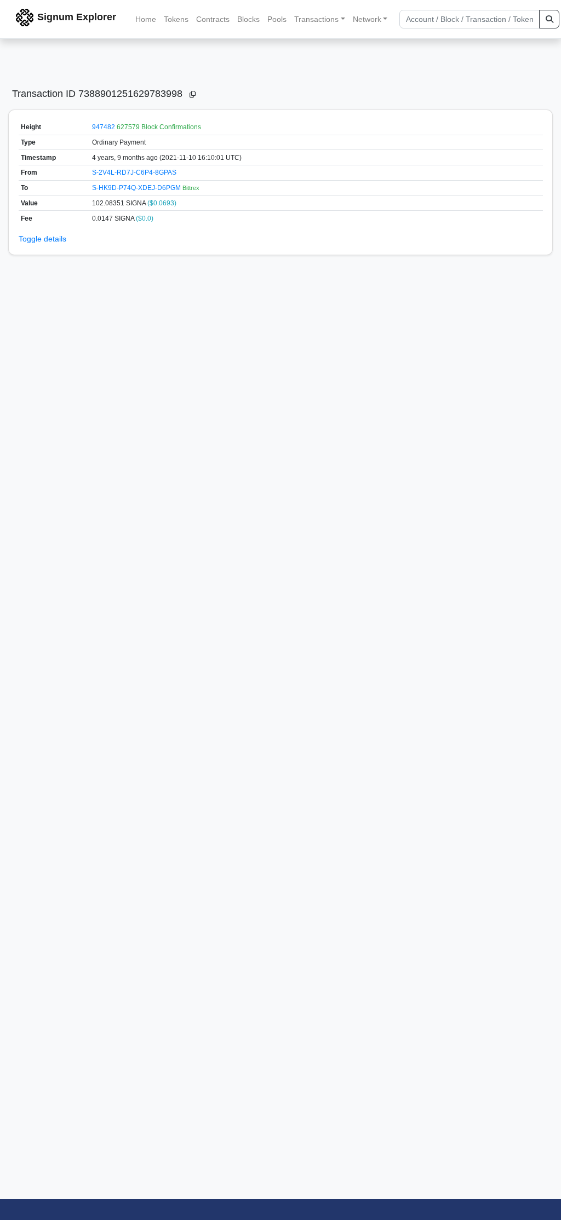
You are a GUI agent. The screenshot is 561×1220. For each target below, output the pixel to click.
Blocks (248, 19)
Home (145, 19)
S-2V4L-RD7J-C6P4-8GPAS (134, 172)
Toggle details (42, 238)
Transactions (316, 19)
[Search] (549, 19)
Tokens (176, 19)
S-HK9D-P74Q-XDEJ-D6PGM (137, 188)
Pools (277, 19)
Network (367, 19)
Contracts (213, 19)
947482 (103, 127)
